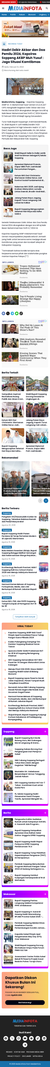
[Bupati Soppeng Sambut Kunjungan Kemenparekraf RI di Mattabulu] (8, 879)
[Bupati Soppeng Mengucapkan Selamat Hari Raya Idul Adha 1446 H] (8, 212)
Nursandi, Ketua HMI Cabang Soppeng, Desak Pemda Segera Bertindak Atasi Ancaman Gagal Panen (26, 689)
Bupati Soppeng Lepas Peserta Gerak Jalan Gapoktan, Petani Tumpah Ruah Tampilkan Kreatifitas (26, 680)
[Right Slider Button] (47, 14)
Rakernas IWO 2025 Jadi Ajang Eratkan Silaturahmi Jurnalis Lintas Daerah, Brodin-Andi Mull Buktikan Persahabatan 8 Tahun (30, 189)
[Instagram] (18, 1038)
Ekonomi (32, 14)
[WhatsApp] (16, 313)
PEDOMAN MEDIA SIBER (35, 1052)
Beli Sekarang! (25, 1002)
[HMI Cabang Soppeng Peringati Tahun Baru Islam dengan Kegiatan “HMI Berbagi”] (8, 764)
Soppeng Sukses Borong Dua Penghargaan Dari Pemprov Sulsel (28, 751)
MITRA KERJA (38, 1056)
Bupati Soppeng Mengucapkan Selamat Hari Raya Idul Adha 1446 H (29, 211)
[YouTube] (25, 1038)
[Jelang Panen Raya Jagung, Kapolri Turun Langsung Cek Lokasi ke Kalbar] (8, 201)
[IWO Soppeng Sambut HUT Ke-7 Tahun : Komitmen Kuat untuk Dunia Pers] (8, 786)
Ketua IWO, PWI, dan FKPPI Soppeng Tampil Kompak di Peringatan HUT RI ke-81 (19, 603)
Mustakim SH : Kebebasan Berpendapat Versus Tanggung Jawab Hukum (30, 774)
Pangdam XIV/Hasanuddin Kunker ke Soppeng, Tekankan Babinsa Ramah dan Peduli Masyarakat (19, 519)
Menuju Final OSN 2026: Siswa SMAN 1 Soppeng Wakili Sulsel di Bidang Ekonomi (25, 671)
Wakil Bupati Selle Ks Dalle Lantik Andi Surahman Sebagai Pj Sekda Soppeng (30, 155)
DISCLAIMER (26, 1056)
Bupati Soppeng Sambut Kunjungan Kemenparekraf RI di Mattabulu (30, 877)
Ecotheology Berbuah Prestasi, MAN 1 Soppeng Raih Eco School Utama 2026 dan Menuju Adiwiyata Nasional (19, 570)
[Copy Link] (21, 313)
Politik (13, 14)
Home (4, 14)
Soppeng (7, 513)
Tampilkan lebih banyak (25, 617)
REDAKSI (9, 1052)
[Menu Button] (3, 8)
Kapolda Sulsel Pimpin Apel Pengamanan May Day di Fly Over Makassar (28, 936)
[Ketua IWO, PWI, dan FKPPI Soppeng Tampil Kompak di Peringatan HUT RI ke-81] (43, 601)
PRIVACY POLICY (14, 1056)
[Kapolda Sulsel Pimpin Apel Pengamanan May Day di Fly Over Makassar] (8, 937)
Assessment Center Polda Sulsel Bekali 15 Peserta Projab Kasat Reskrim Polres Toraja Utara (30, 959)
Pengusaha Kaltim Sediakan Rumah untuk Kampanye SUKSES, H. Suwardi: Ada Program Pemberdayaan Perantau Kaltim (30, 821)
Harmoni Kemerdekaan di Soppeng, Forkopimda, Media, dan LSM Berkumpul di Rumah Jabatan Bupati (19, 586)
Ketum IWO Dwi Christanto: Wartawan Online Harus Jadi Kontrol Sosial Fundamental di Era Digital (29, 178)
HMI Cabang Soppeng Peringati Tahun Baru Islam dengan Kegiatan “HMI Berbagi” (30, 763)
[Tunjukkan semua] (45, 731)
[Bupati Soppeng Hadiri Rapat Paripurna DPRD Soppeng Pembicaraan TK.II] (8, 845)
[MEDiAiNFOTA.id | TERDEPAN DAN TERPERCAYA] (25, 1021)
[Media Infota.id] (25, 8)
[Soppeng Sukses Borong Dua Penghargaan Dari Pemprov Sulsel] (8, 752)
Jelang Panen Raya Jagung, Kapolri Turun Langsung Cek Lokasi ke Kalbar (28, 200)
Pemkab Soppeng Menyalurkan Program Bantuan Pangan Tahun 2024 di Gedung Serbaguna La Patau (30, 866)
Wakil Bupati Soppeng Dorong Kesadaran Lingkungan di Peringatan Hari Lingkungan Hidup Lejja (37, 396)
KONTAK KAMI (19, 1052)
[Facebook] (3, 313)
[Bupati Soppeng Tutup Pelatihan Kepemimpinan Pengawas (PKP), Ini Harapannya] (8, 856)
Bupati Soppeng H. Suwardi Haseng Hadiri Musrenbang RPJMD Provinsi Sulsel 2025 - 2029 (28, 914)
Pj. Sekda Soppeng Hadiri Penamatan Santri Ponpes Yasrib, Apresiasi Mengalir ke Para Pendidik (28, 796)
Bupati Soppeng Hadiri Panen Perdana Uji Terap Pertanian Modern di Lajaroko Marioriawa (19, 536)
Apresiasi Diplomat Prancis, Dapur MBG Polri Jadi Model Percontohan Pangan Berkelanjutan (28, 167)
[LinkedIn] (44, 1038)
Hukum (22, 14)
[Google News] (31, 1038)
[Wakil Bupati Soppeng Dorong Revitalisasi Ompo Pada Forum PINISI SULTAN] (8, 949)
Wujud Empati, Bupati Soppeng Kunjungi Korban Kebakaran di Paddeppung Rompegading (27, 717)
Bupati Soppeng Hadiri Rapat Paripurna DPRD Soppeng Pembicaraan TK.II (28, 844)
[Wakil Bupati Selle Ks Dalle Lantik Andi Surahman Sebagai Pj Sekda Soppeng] (8, 156)
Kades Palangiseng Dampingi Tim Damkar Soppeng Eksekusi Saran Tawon (24, 644)
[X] (8, 313)
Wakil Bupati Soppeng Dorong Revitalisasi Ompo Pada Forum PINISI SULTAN (29, 948)
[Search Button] (47, 8)
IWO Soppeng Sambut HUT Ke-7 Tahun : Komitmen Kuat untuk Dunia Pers (30, 785)
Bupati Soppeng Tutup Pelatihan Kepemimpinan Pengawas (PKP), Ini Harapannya (30, 855)
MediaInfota (36, 1064)
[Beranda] (4, 43)
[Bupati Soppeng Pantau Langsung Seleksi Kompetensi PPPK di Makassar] (8, 904)
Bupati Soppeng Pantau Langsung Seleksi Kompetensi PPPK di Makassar (29, 903)
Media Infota (21, 1064)
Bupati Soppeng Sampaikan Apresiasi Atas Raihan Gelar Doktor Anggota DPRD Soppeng (30, 833)
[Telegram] (12, 313)
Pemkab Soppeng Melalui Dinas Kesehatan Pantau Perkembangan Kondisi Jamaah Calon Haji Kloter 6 (30, 925)
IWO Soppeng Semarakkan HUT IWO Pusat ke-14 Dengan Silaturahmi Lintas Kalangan (26, 662)
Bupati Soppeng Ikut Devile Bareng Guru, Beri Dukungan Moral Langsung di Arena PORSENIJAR (28, 740)
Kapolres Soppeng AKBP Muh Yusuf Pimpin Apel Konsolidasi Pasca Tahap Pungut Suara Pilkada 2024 (26, 635)
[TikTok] (37, 1038)
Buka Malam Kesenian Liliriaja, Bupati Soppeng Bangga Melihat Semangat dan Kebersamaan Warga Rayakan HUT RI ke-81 (19, 553)
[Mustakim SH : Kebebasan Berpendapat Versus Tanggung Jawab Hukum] (8, 775)
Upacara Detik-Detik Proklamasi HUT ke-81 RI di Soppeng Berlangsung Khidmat (25, 653)
